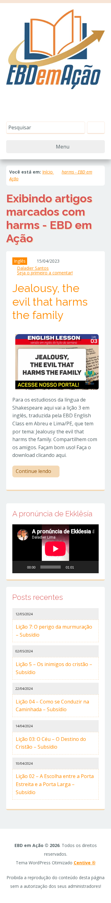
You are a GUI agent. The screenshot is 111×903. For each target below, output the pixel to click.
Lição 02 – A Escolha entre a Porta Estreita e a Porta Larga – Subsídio (55, 784)
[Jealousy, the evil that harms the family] (55, 361)
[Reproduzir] (20, 567)
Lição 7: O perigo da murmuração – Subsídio (54, 630)
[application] (55, 548)
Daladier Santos (33, 268)
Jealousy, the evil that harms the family (50, 301)
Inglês (20, 261)
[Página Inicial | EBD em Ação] (55, 48)
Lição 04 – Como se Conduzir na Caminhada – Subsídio (52, 705)
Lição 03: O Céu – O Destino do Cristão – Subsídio (51, 743)
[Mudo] (81, 567)
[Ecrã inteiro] (91, 567)
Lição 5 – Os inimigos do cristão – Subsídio (54, 668)
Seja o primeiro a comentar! (45, 273)
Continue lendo (34, 471)
